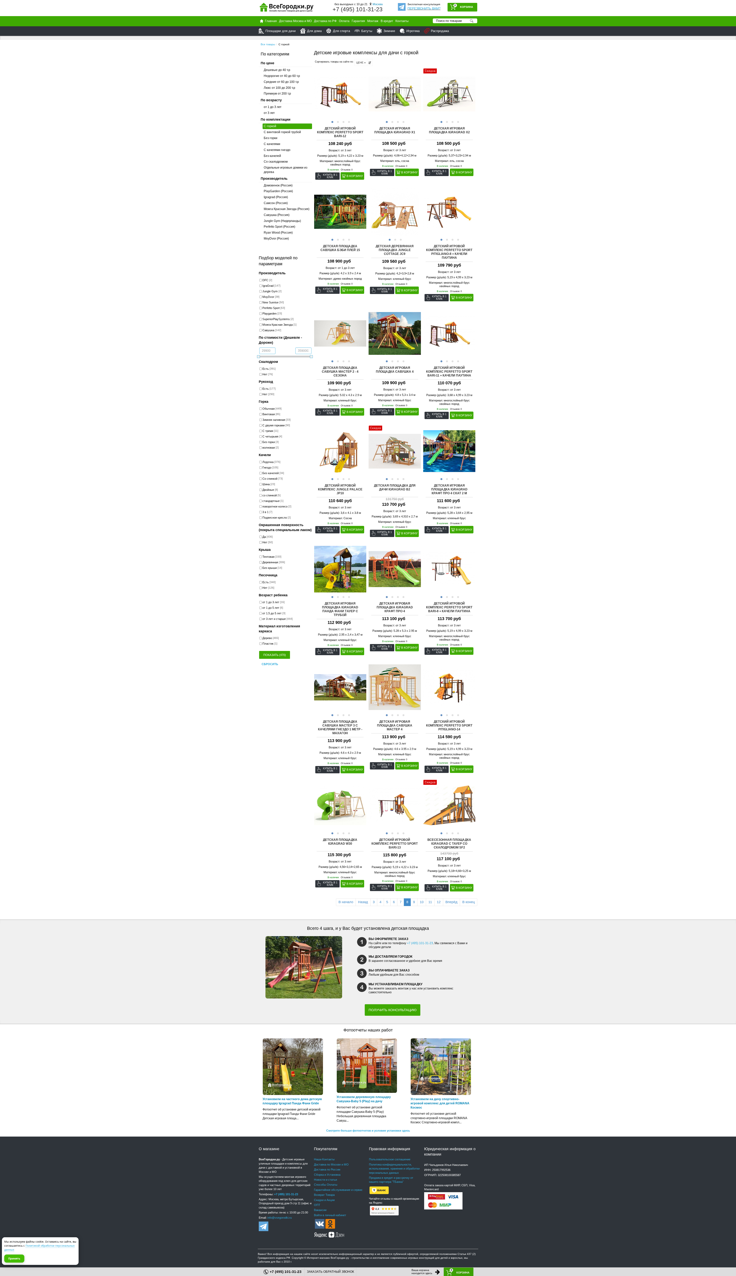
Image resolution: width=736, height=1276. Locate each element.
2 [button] (337, 121)
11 (430, 902)
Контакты (402, 21)
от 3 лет (269, 113)
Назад (363, 902)
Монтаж (372, 21)
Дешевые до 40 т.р (277, 70)
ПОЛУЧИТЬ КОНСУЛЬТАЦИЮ (392, 1010)
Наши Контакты (324, 1159)
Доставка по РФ (325, 21)
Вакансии (320, 1210)
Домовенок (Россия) (278, 185)
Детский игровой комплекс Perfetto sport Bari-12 (340, 132)
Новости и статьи (325, 1179)
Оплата (344, 21)
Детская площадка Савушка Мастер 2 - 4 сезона (340, 371)
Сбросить (270, 664)
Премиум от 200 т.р (277, 93)
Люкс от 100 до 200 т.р (279, 87)
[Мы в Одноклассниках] (330, 1223)
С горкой (270, 126)
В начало (345, 902)
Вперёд (451, 902)
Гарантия (358, 21)
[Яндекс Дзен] (329, 1234)
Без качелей (272, 155)
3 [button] (343, 121)
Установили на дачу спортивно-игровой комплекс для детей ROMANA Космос (440, 1103)
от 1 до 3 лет (272, 107)
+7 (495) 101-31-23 (358, 9)
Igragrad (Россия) (276, 197)
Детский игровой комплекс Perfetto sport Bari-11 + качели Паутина (449, 371)
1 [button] (331, 121)
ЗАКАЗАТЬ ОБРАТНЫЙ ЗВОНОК (330, 1271)
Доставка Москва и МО (295, 21)
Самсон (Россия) (276, 203)
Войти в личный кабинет (330, 1215)
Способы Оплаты (325, 1184)
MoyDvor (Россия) (276, 238)
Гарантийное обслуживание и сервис (338, 1189)
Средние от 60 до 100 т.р (281, 81)
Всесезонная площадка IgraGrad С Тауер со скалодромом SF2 (449, 843)
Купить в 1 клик (330, 176)
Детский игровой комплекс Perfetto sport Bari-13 (394, 843)
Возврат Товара (324, 1194)
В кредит (387, 21)
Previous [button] (317, 94)
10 (422, 902)
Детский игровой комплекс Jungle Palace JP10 (340, 489)
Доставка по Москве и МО (331, 1164)
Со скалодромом (276, 161)
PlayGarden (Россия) (278, 191)
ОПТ (317, 1205)
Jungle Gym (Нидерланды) (282, 220)
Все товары (268, 44)
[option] (340, 94)
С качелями (272, 144)
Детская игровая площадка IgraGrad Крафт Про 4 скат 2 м (449, 489)
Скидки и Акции (324, 1200)
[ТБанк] (379, 1190)
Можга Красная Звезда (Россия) (286, 209)
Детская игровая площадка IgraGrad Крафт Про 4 (395, 607)
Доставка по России (327, 1169)
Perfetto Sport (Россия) (279, 226)
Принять (14, 1258)
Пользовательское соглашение (389, 1159)
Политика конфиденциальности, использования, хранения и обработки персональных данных (394, 1168)
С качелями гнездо (277, 150)
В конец (468, 902)
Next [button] (362, 94)
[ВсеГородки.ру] (286, 8)
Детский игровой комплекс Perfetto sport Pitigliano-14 (449, 725)
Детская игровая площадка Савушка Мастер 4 (394, 725)
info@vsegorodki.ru (279, 1217)
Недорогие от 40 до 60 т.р (282, 75)
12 (439, 902)
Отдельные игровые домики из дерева (285, 170)
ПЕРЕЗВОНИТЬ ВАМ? (423, 8)
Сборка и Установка (327, 1174)
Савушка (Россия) (276, 215)
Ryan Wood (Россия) (278, 232)
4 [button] (348, 121)
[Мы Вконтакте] (319, 1223)
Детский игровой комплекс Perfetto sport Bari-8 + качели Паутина (449, 607)
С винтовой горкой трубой (282, 132)
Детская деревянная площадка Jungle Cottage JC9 (395, 250)
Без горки (270, 138)
